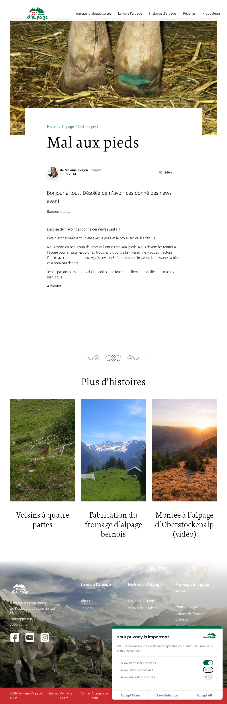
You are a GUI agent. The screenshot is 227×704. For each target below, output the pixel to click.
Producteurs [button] (211, 13)
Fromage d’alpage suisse (192, 587)
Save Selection (167, 695)
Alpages (87, 601)
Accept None (130, 695)
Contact (86, 693)
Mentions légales (65, 695)
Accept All (204, 695)
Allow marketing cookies (138, 677)
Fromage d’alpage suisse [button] (92, 13)
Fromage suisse (186, 607)
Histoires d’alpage (60, 126)
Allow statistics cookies (137, 670)
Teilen (167, 172)
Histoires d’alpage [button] (162, 13)
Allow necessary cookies (138, 663)
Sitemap (54, 693)
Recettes (189, 13)
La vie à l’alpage (96, 584)
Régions (87, 608)
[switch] (208, 662)
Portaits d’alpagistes (143, 608)
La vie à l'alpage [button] (130, 13)
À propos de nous (100, 695)
